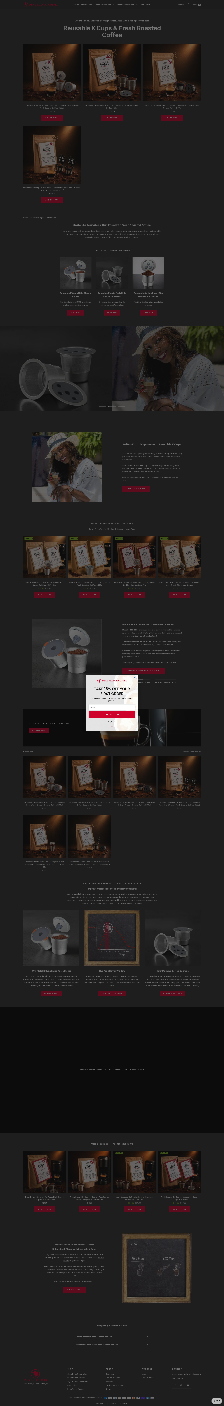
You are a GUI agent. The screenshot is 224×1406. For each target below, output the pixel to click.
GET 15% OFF (112, 714)
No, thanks (112, 722)
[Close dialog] (135, 677)
